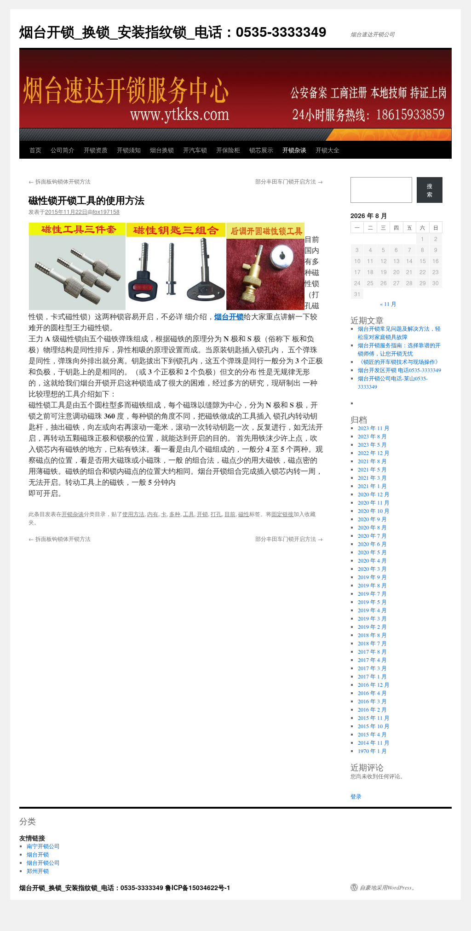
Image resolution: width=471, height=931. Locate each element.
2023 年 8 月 (372, 436)
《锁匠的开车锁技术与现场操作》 (399, 361)
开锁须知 (129, 149)
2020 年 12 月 (374, 494)
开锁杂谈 (294, 149)
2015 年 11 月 (374, 717)
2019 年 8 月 (372, 585)
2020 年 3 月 (372, 568)
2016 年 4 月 (372, 692)
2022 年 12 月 (374, 452)
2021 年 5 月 (372, 469)
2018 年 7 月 (372, 643)
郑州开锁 (38, 870)
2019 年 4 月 (372, 610)
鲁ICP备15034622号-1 (197, 887)
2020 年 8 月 (372, 527)
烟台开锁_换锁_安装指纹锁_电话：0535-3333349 (173, 31)
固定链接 (282, 513)
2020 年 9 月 (372, 519)
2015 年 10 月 (374, 726)
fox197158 (106, 211)
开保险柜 (228, 149)
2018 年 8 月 (372, 634)
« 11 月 (388, 303)
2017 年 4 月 (372, 659)
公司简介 (63, 149)
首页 (35, 149)
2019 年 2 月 (372, 626)
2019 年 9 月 (372, 576)
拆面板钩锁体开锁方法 (60, 181)
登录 (356, 796)
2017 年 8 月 (372, 651)
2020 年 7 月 (372, 535)
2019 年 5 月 (372, 601)
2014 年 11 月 (374, 742)
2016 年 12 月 (374, 684)
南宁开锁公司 (43, 846)
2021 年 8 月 (372, 461)
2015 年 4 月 (372, 734)
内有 (152, 513)
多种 (174, 513)
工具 (188, 513)
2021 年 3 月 (372, 477)
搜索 (429, 190)
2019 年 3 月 (372, 618)
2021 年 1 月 (372, 485)
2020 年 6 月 (372, 543)
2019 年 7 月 (372, 593)
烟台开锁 (38, 854)
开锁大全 (327, 149)
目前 (230, 513)
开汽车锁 (195, 149)
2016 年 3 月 (372, 701)
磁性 (243, 513)
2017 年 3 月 (372, 668)
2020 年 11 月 (374, 502)
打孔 (216, 513)
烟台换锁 (162, 149)
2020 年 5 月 (372, 552)
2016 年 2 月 (372, 709)
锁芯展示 (261, 149)
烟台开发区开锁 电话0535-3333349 (399, 370)
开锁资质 (96, 149)
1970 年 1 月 (372, 750)
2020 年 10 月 (374, 510)
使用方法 (133, 513)
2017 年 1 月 (372, 676)
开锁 (202, 513)
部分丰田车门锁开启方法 (289, 181)
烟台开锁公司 (43, 862)
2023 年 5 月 (372, 444)
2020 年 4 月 (372, 560)
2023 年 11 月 (374, 427)
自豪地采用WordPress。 (388, 887)
